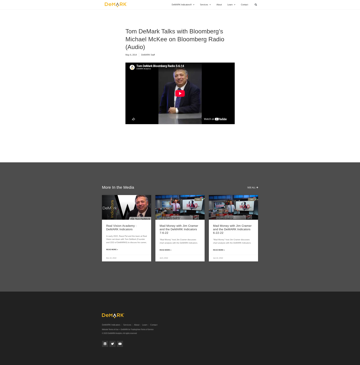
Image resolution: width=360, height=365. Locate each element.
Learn (230, 4)
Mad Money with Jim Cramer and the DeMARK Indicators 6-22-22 (232, 229)
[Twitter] (112, 344)
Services (204, 4)
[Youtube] (120, 344)
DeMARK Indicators (111, 325)
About (219, 4)
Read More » (112, 250)
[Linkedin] (105, 344)
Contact (244, 4)
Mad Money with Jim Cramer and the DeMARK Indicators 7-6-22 (179, 229)
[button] (256, 4)
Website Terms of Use (110, 329)
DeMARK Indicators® (182, 4)
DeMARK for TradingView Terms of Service (137, 329)
